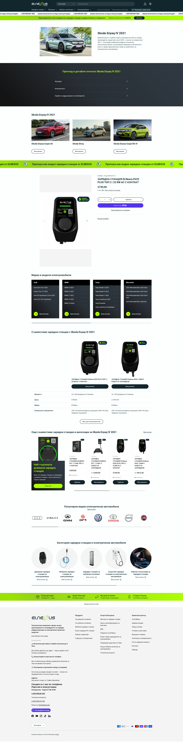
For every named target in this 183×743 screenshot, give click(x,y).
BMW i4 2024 (69, 288)
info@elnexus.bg (44, 705)
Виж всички (147, 432)
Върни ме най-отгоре (91, 604)
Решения (51, 10)
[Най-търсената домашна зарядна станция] (48, 449)
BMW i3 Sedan (69, 303)
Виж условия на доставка (112, 190)
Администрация (137, 623)
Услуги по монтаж (103, 10)
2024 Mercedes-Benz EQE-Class (136, 288)
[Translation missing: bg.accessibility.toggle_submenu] (45, 10)
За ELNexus (136, 619)
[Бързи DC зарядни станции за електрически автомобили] (116, 558)
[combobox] (95, 4)
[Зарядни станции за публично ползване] (91, 558)
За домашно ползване (83, 619)
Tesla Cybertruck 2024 (102, 299)
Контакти (135, 646)
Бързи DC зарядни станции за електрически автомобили (116, 574)
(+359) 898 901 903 (38, 701)
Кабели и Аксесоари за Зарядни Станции (140, 573)
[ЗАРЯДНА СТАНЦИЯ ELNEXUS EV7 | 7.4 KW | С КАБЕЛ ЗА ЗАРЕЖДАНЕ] (99, 446)
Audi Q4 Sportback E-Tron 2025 (44, 295)
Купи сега (48, 486)
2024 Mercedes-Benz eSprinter (136, 302)
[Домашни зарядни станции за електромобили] (42, 558)
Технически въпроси (107, 653)
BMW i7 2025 (69, 295)
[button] (150, 4)
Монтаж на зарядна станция (110, 619)
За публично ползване (83, 623)
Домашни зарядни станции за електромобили (42, 574)
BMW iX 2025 (69, 299)
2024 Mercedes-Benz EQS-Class (136, 291)
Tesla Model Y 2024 (102, 295)
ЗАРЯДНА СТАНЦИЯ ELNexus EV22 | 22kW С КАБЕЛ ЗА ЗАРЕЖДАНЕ (142, 463)
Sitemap (135, 650)
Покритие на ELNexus (108, 633)
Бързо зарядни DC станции (84, 631)
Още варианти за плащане (120, 210)
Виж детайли (90, 386)
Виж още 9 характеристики (91, 421)
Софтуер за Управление (83, 638)
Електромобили (83, 10)
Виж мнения (38, 151)
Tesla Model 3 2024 (102, 288)
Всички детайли (103, 219)
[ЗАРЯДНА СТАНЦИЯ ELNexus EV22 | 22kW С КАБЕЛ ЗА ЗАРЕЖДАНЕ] (142, 446)
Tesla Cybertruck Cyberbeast (104, 307)
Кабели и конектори (66, 10)
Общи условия (137, 627)
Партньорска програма (120, 10)
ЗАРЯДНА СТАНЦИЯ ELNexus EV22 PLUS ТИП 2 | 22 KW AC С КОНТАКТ (120, 463)
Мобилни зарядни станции (84, 627)
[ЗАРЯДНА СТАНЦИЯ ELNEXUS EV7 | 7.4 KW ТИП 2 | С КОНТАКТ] (77, 446)
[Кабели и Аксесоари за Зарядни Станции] (140, 558)
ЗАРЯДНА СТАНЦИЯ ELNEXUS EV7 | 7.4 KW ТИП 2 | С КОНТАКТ (76, 462)
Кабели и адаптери (82, 634)
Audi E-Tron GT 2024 (41, 291)
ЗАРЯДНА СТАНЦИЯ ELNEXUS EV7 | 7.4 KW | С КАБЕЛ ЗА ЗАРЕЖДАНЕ (98, 463)
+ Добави (128, 199)
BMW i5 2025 (69, 291)
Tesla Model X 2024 (102, 291)
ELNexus (100, 176)
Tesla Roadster (100, 303)
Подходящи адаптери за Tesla (111, 643)
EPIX (57, 734)
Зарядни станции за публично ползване (91, 573)
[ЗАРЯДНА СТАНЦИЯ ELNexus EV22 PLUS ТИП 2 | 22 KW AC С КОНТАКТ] (120, 446)
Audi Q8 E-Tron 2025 (41, 288)
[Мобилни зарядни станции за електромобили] (66, 558)
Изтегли (139, 18)
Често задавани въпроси (140, 642)
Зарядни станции (37, 10)
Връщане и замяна (138, 634)
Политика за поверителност (142, 638)
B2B (101, 629)
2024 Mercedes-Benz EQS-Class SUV (136, 297)
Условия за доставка (139, 631)
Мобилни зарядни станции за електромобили (66, 574)
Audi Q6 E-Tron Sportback (42, 299)
